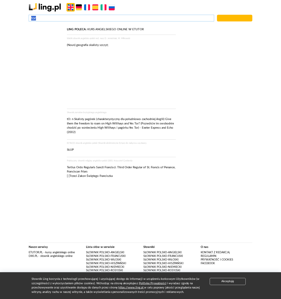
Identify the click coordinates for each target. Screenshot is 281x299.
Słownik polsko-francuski (106, 256)
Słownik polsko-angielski (105, 252)
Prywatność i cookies (217, 259)
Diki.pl (33, 256)
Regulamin (208, 256)
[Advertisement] (46, 41)
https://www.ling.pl (131, 287)
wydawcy (142, 143)
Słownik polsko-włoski (103, 259)
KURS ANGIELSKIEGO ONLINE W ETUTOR (105, 29)
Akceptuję (227, 281)
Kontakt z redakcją (215, 252)
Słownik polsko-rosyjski (104, 270)
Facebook (208, 263)
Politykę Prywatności (152, 283)
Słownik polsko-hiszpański (106, 263)
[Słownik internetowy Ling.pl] (45, 7)
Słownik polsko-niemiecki (105, 267)
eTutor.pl (36, 252)
